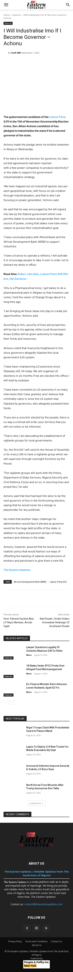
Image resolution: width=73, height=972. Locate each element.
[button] (6, 5)
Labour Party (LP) (58, 581)
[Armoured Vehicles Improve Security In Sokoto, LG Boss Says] (13, 771)
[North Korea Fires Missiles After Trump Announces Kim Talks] (13, 790)
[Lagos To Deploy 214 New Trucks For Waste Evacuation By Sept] (13, 752)
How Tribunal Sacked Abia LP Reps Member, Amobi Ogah (19, 622)
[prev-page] (6, 702)
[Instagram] (36, 928)
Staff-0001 (16, 52)
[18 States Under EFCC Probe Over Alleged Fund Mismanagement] (13, 671)
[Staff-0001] (6, 53)
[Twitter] (46, 928)
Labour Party (57, 117)
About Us (36, 945)
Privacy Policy (15, 941)
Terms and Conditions (36, 941)
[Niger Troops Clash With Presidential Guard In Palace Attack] (13, 733)
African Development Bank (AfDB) (30, 581)
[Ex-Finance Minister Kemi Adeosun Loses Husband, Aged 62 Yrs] (13, 689)
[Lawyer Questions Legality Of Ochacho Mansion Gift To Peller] (13, 652)
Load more (35, 803)
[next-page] (11, 702)
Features (16, 14)
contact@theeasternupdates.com (43, 904)
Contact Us (56, 941)
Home (7, 14)
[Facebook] (26, 928)
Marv (29, 655)
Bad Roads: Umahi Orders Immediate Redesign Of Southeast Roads (54, 622)
